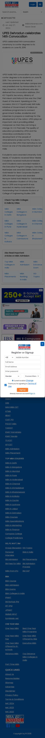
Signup (22, 389)
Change (29, 380)
